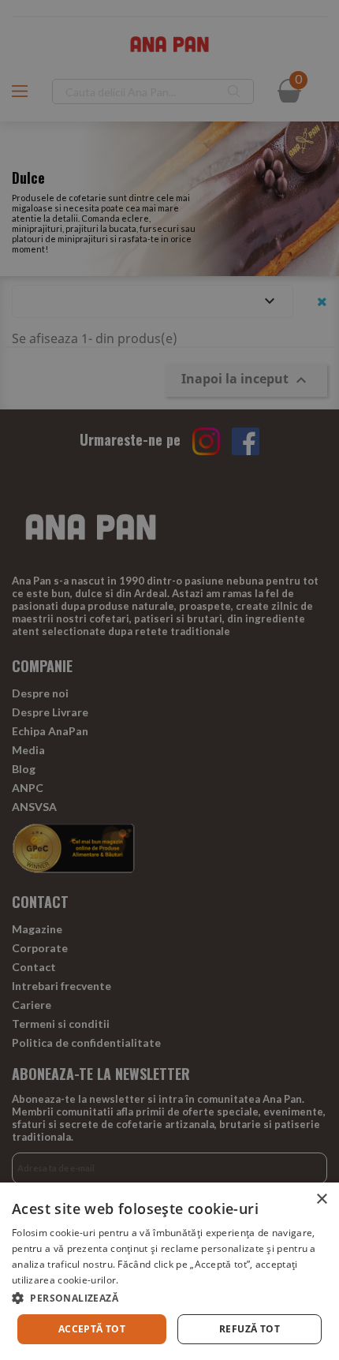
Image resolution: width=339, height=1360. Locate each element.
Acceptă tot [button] (91, 1329)
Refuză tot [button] (249, 1329)
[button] (169, 1298)
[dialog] (169, 1271)
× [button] (321, 1199)
